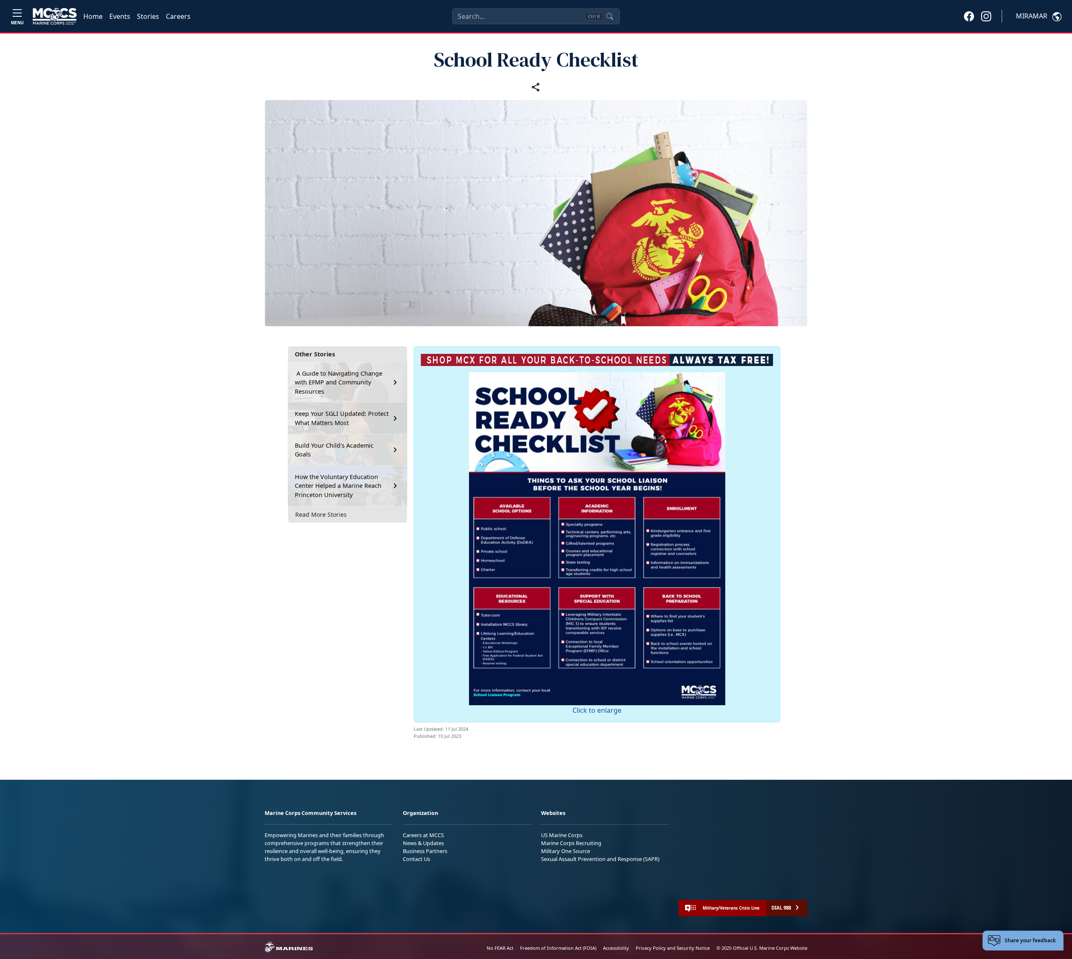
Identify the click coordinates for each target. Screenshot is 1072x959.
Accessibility (616, 948)
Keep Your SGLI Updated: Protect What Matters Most (342, 418)
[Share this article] (536, 87)
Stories (148, 16)
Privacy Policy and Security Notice (673, 948)
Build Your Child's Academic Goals (334, 450)
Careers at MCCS (423, 835)
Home (93, 16)
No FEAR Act (500, 948)
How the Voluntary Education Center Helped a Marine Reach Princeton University (338, 486)
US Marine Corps (561, 835)
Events (119, 16)
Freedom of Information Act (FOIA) (558, 948)
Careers (178, 16)
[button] (969, 16)
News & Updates (423, 843)
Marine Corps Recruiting (571, 843)
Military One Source (565, 851)
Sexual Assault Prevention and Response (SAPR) (600, 859)
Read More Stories (321, 514)
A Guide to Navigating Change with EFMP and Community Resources (338, 382)
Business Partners (425, 851)
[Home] (55, 16)
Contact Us (416, 859)
